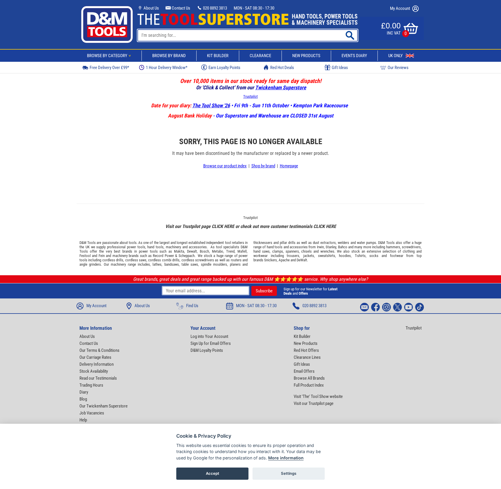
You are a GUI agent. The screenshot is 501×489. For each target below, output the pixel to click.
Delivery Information (96, 364)
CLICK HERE (223, 226)
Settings (288, 473)
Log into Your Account (209, 336)
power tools (136, 247)
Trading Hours (91, 385)
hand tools (155, 247)
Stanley (331, 247)
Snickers (270, 260)
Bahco (342, 247)
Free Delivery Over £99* (109, 67)
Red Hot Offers (306, 350)
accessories (198, 247)
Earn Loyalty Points (224, 67)
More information (286, 457)
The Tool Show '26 (211, 105)
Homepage (289, 166)
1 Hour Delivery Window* (166, 67)
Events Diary (354, 55)
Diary (83, 392)
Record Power (163, 255)
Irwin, (321, 247)
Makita (179, 251)
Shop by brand (263, 166)
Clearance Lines (307, 357)
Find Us (192, 305)
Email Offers (304, 371)
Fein (102, 255)
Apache (284, 260)
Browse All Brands (309, 378)
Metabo (217, 251)
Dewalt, (192, 251)
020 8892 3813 (214, 8)
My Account (400, 8)
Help (83, 420)
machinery (173, 247)
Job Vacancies (91, 413)
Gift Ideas (340, 67)
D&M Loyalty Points (206, 350)
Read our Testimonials (98, 378)
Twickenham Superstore (280, 87)
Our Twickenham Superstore (103, 406)
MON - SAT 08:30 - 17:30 (254, 8)
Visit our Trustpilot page (313, 403)
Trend (230, 251)
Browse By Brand (169, 55)
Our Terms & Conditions (99, 350)
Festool (85, 255)
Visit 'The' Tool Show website (318, 396)
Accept (212, 473)
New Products (306, 55)
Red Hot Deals (282, 67)
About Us (151, 8)
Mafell (242, 251)
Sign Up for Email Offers (210, 343)
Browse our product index (225, 166)
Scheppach (187, 255)
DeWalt (302, 260)
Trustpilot (250, 96)
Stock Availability (93, 371)
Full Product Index (309, 385)
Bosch (204, 251)
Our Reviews (398, 67)
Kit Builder (217, 55)
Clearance (260, 55)
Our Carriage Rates (95, 357)
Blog (83, 399)
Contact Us (180, 8)
